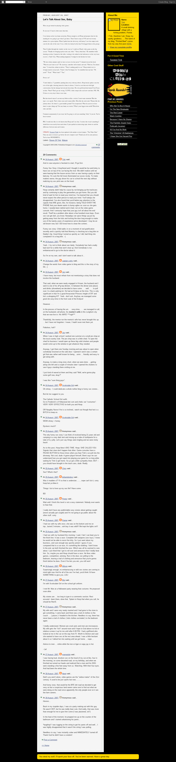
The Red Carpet (116, 113)
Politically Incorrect (117, 126)
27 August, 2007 (51, 580)
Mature (65, 140)
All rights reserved (81, 145)
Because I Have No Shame (121, 119)
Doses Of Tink (55, 140)
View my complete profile (121, 47)
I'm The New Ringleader (119, 109)
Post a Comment (50, 740)
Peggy (64, 499)
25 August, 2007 (51, 431)
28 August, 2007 (51, 674)
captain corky (67, 261)
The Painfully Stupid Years (120, 123)
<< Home (45, 745)
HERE (129, 44)
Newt (64, 674)
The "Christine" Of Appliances (122, 133)
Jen (63, 272)
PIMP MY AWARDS (116, 99)
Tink (64, 160)
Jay (63, 333)
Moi (63, 580)
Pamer (64, 520)
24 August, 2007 (51, 160)
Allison (65, 566)
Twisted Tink (116, 60)
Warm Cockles (116, 116)
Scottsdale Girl (68, 385)
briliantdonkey (67, 477)
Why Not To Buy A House (120, 106)
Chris (64, 469)
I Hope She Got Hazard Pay (121, 136)
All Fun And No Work (118, 130)
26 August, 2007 (51, 566)
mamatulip (66, 655)
